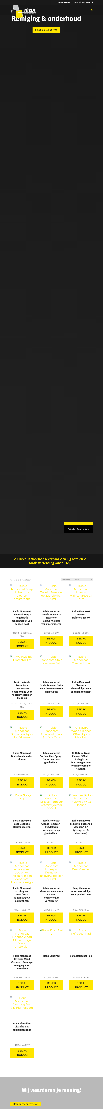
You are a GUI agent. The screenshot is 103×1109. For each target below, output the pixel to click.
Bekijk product (22, 644)
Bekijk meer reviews (25, 1104)
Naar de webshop (46, 29)
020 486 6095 (63, 2)
